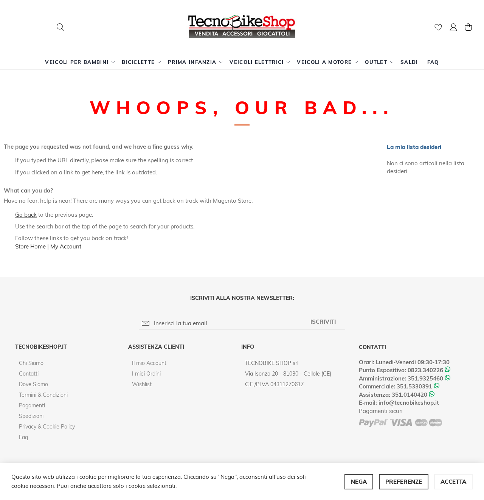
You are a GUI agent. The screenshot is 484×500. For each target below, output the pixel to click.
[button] (453, 28)
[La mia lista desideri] (438, 29)
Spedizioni (31, 416)
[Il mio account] (453, 28)
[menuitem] (78, 62)
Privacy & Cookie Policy (47, 426)
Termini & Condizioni (43, 394)
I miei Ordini (146, 373)
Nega (359, 481)
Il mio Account (149, 363)
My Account (65, 246)
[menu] (242, 62)
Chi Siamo (31, 363)
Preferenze (403, 481)
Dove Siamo (33, 384)
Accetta (453, 481)
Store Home (30, 246)
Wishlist (142, 384)
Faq (23, 437)
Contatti (29, 373)
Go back (26, 214)
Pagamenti (32, 405)
